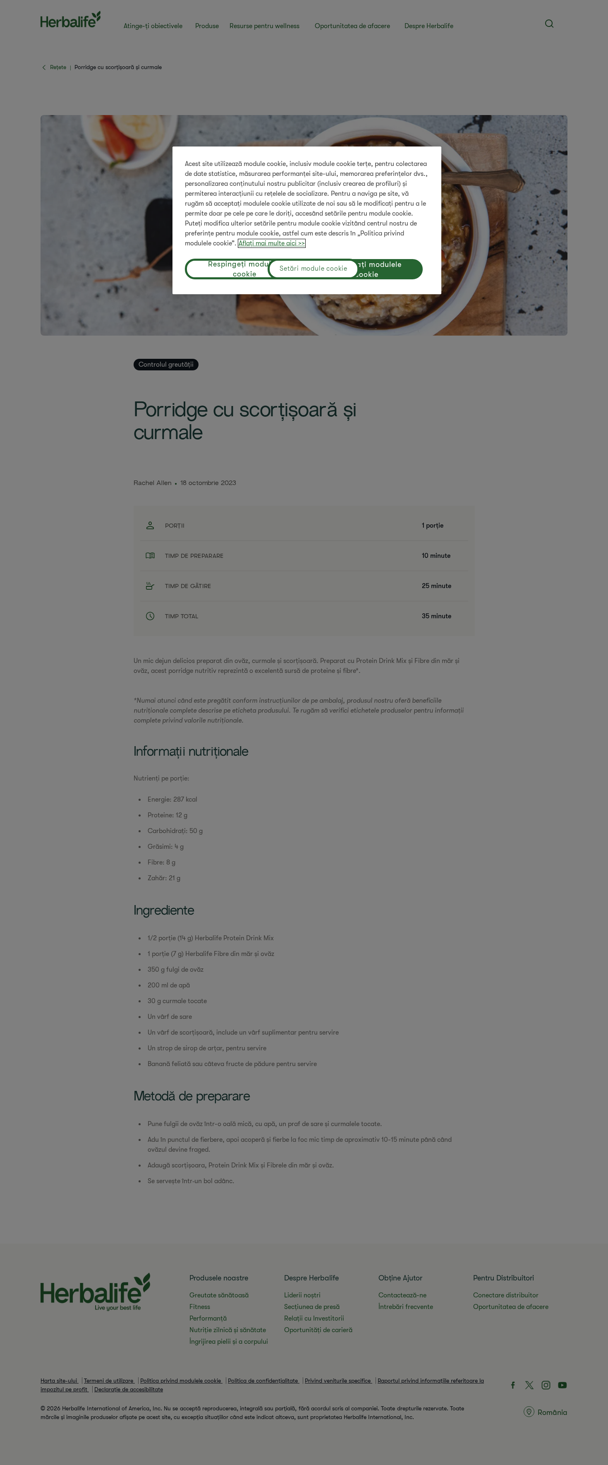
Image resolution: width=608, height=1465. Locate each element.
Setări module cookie (313, 268)
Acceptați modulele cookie (367, 269)
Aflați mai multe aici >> (272, 243)
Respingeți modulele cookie (244, 269)
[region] (306, 220)
